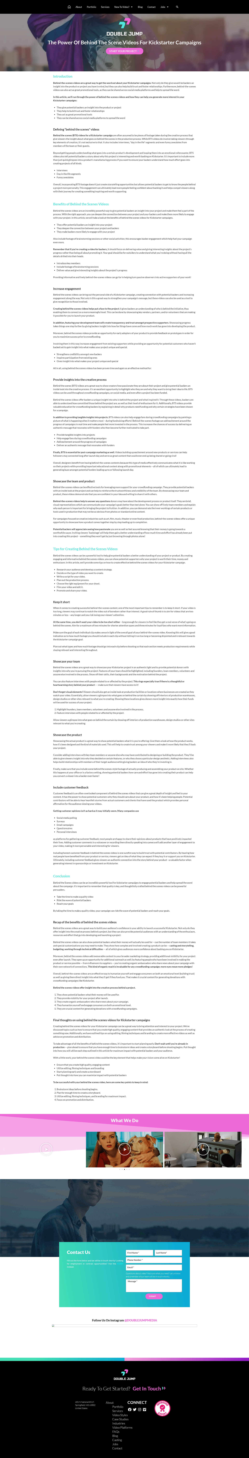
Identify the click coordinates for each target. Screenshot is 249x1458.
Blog (140, 6)
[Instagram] (139, 1409)
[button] (177, 7)
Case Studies (120, 1419)
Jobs (163, 6)
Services (105, 6)
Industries (118, 1423)
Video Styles (120, 1415)
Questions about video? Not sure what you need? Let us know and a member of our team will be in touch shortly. (153, 1275)
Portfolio (91, 6)
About (79, 6)
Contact (151, 6)
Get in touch (147, 1388)
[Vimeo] (144, 1409)
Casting (117, 1440)
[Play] (46, 1149)
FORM (120, 1263)
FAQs (115, 1431)
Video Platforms (122, 1427)
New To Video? (121, 6)
